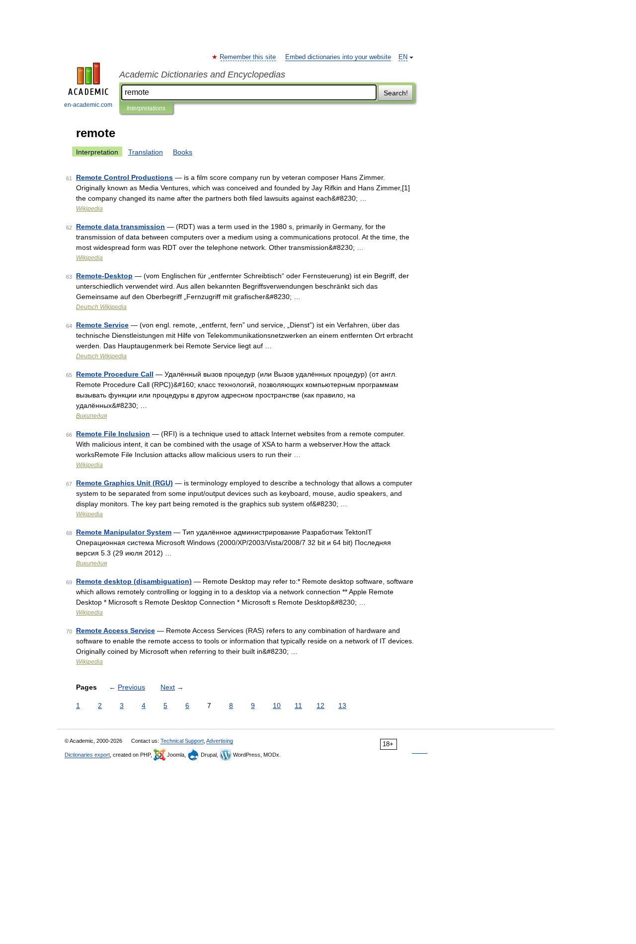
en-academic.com (88, 104)
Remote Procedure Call (115, 374)
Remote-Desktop (104, 276)
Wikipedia (89, 208)
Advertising (219, 741)
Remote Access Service (115, 630)
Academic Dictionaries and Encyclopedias (202, 74)
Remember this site (248, 57)
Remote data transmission (120, 227)
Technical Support (182, 741)
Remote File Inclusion (113, 434)
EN (402, 57)
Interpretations (146, 108)
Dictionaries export (87, 755)
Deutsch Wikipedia (101, 307)
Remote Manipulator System (123, 532)
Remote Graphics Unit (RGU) (124, 483)
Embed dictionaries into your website (338, 57)
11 (298, 705)
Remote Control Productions (124, 177)
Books (182, 152)
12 (320, 705)
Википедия (91, 415)
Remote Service (102, 325)
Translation (145, 152)
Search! (396, 93)
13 (342, 705)
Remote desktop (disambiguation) (134, 581)
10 (277, 705)
